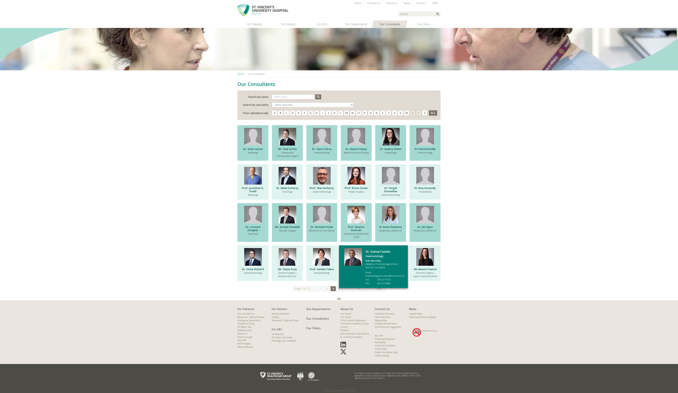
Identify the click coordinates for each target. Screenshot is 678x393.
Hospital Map (381, 320)
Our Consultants (317, 319)
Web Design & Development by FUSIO (339, 390)
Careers (344, 326)
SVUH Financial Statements (353, 320)
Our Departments (318, 309)
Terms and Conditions (385, 345)
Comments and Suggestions (388, 326)
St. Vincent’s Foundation (351, 337)
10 (358, 288)
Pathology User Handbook (284, 340)
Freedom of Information (386, 323)
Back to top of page (339, 298)
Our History (346, 313)
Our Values (345, 317)
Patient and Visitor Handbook (422, 317)
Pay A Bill (241, 340)
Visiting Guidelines (280, 313)
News (413, 309)
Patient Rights (244, 343)
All (433, 113)
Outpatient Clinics (245, 323)
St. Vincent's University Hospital (262, 10)
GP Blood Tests (244, 326)
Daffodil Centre (244, 330)
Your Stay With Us (245, 313)
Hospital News (415, 313)
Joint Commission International (354, 333)
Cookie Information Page (386, 352)
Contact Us (382, 309)
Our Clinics (313, 328)
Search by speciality (255, 104)
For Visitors (279, 309)
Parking (275, 317)
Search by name (258, 96)
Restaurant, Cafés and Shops (250, 317)
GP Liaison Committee (282, 337)
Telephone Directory (384, 313)
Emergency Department (249, 320)
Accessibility (380, 342)
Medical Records (245, 346)
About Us (346, 309)
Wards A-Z (242, 333)
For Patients (245, 309)
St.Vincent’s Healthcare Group (354, 323)
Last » (379, 288)
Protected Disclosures (385, 338)
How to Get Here (383, 317)
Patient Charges (244, 337)
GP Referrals (278, 334)
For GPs (277, 329)
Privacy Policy (381, 348)
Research (344, 330)
